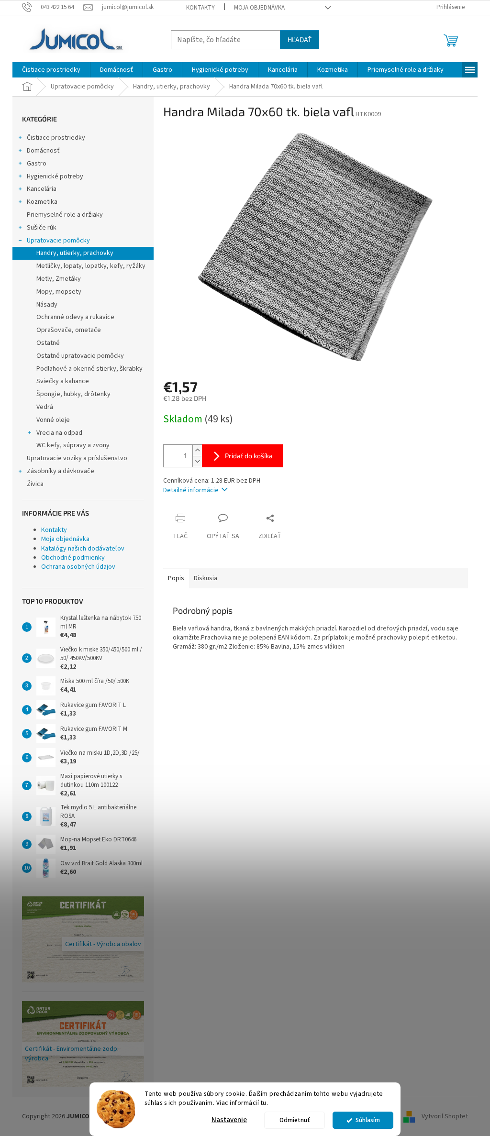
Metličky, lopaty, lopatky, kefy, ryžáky (90, 266)
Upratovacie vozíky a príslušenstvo (77, 458)
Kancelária (41, 189)
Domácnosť (43, 150)
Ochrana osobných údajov (78, 567)
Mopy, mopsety (58, 292)
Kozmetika (42, 202)
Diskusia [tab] (205, 578)
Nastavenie (229, 1120)
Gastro (36, 163)
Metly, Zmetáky (58, 279)
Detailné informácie (191, 490)
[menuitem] (51, 69)
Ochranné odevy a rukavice (75, 317)
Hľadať (300, 39)
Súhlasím (368, 1120)
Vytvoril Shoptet (445, 1116)
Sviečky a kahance (62, 381)
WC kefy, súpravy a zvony (73, 445)
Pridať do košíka (249, 456)
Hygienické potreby (55, 176)
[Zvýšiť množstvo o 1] (197, 450)
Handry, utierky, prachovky (74, 253)
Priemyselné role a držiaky (65, 215)
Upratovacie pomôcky (58, 240)
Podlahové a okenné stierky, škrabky (89, 369)
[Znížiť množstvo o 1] (197, 461)
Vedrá (44, 407)
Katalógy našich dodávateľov (82, 548)
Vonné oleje (53, 420)
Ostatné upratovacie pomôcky (80, 356)
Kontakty (200, 7)
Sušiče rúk (41, 227)
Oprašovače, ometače (68, 330)
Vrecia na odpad (59, 433)
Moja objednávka (259, 7)
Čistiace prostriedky (56, 138)
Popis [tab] (176, 578)
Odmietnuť (294, 1120)
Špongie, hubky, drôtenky (73, 394)
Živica (35, 484)
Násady (46, 304)
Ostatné (48, 343)
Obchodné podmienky (73, 557)
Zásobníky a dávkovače (60, 471)
